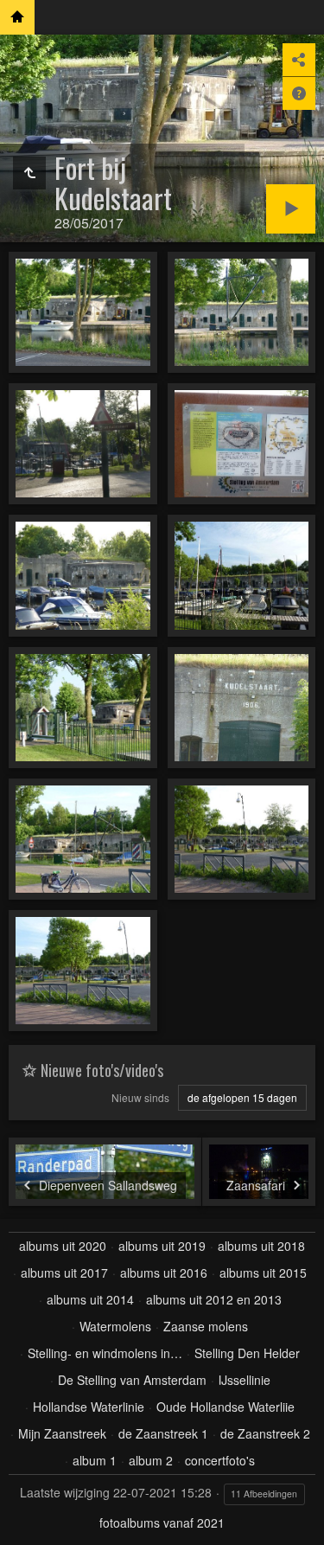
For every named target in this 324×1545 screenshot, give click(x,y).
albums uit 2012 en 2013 (214, 1299)
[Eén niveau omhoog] (29, 173)
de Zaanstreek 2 (265, 1433)
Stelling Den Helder (247, 1353)
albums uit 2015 (263, 1272)
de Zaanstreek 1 (163, 1433)
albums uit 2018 (261, 1245)
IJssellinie (244, 1379)
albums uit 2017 (64, 1272)
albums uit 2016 (163, 1272)
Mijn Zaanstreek (62, 1433)
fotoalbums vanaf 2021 (162, 1522)
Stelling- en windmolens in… (105, 1353)
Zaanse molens (205, 1326)
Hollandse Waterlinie (88, 1406)
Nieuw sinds (140, 1097)
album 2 (151, 1460)
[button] (20, 1524)
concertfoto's (220, 1460)
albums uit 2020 (62, 1245)
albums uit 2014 (90, 1299)
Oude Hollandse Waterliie (225, 1406)
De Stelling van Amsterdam (132, 1379)
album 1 (95, 1460)
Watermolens (115, 1326)
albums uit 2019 (162, 1245)
